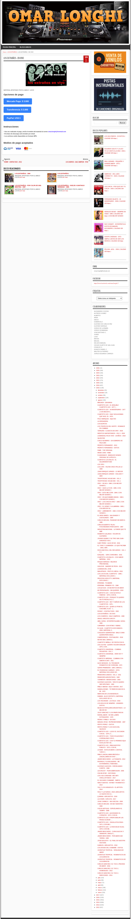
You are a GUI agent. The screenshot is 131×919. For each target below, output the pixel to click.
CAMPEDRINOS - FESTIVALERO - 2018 (110, 637)
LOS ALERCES (102, 423)
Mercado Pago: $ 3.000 (18, 101)
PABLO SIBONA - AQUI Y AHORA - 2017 (110, 686)
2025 (97, 370)
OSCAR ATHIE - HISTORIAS (106, 773)
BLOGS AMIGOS (25, 47)
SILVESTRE (101, 438)
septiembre (101, 397)
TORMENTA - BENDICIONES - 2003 (108, 679)
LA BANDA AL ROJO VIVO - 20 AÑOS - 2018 (111, 436)
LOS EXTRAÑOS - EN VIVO (14, 58)
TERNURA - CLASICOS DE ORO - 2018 (110, 431)
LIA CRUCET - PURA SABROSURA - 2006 (110, 771)
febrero (100, 890)
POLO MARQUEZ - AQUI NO (106, 419)
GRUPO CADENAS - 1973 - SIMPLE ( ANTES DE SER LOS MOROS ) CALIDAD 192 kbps (114, 239)
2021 (97, 380)
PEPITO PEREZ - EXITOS (105, 724)
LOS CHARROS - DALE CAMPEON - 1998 (110, 616)
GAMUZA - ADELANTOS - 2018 (107, 845)
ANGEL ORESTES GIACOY (106, 618)
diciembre (101, 390)
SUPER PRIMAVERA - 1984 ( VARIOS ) (109, 667)
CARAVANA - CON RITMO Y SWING (109, 625)
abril (99, 885)
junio (99, 880)
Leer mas (22, 177)
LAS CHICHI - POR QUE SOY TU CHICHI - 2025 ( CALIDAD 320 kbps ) (115, 189)
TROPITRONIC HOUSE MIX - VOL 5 (109, 478)
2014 (97, 902)
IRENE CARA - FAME (104, 452)
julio (99, 877)
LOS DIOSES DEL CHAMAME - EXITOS (110, 847)
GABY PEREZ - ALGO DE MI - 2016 (108, 543)
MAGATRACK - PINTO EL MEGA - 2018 (110, 571)
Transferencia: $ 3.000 (17, 110)
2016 (97, 897)
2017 (97, 895)
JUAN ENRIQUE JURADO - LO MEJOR (110, 471)
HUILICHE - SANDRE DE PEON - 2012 (109, 566)
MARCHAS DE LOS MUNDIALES (107, 694)
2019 (97, 385)
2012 (97, 907)
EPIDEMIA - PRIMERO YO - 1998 (107, 585)
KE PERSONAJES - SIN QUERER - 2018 (110, 590)
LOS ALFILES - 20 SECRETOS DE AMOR (110, 588)
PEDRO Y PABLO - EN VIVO (106, 719)
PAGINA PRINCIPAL (9, 47)
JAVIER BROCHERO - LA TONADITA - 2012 (111, 759)
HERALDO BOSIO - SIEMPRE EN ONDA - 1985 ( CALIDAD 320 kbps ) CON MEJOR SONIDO (115, 214)
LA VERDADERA (102, 421)
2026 (97, 368)
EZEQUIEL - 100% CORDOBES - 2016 (109, 555)
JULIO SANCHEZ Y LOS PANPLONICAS (110, 712)
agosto (100, 400)
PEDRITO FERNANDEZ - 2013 (107, 445)
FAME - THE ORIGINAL (104, 450)
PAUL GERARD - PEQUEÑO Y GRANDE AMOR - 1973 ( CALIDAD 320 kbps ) (114, 163)
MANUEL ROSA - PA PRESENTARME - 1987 (111, 722)
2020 (97, 383)
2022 (97, 378)
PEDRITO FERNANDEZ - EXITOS (108, 447)
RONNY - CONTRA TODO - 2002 (108, 611)
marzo (100, 887)
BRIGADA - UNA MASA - (105, 402)
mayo (99, 882)
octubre (100, 395)
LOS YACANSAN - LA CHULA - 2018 (108, 701)
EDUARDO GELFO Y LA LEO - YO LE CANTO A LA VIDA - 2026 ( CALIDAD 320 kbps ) (114, 151)
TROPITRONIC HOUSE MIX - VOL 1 (109, 481)
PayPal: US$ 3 (13, 118)
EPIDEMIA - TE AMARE (104, 583)
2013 (97, 905)
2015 (97, 900)
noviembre (101, 392)
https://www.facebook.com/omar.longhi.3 (106, 283)
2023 (97, 375)
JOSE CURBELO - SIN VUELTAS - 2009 (110, 801)
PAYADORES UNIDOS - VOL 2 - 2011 (109, 675)
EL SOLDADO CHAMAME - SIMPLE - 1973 (110, 780)
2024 (97, 373)
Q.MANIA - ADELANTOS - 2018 (107, 796)
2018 (97, 388)
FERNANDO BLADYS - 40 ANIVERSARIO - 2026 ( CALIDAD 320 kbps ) (114, 201)
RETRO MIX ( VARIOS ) (105, 639)
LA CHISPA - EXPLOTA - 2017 (106, 799)
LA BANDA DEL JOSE (104, 569)
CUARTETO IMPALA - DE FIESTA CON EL (110, 642)
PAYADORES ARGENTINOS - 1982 (108, 677)
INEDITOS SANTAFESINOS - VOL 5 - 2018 (111, 433)
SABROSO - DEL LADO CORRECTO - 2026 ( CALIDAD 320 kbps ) (114, 176)
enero (99, 892)
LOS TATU (100, 464)
